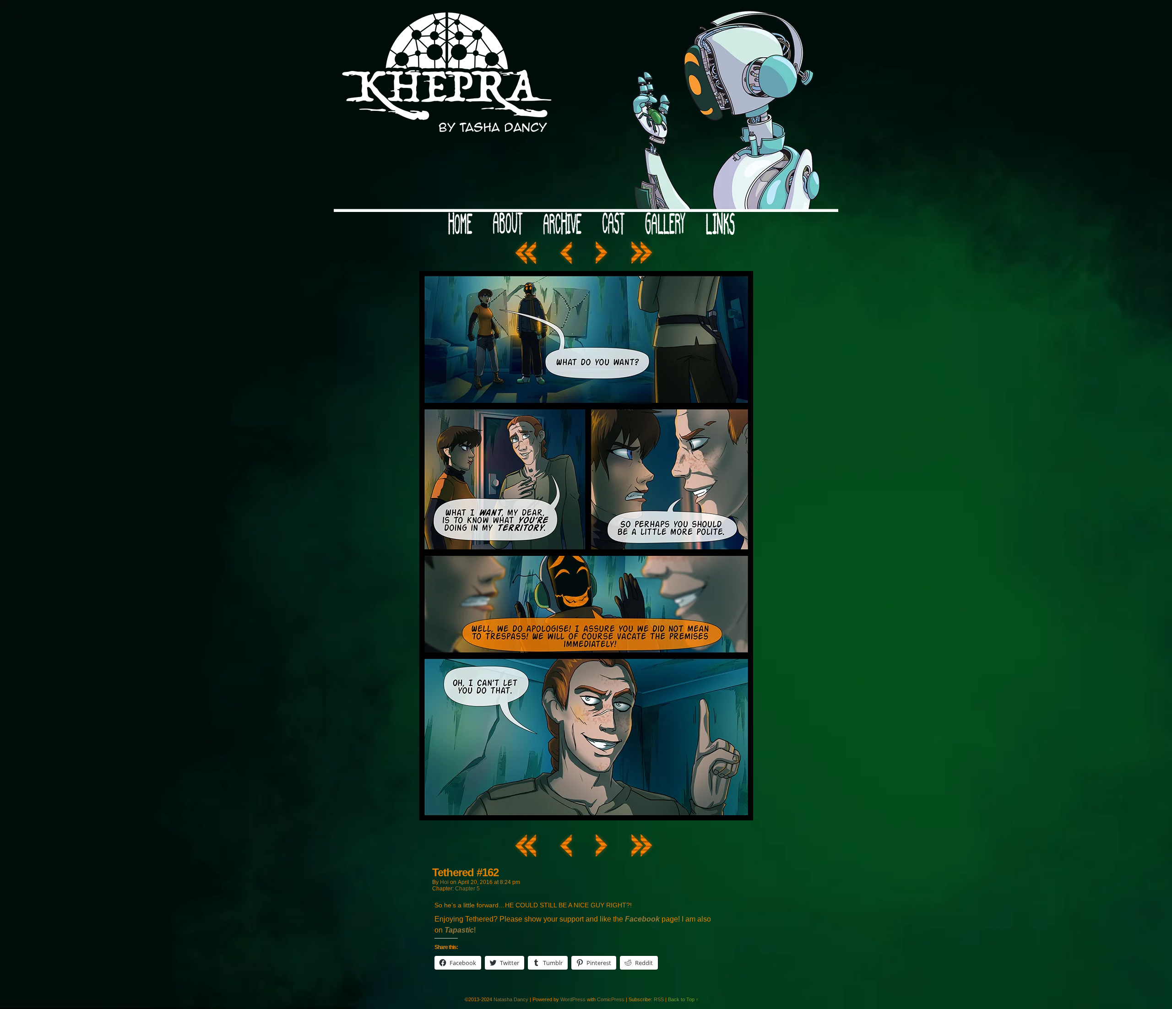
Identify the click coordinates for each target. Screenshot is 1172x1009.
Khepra (586, 108)
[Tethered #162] (586, 818)
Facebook (642, 919)
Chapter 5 (467, 888)
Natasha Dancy (511, 999)
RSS (659, 999)
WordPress (573, 999)
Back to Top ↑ (683, 999)
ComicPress (610, 999)
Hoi (444, 882)
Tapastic (459, 930)
